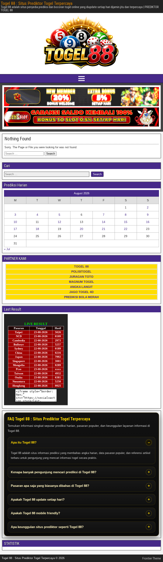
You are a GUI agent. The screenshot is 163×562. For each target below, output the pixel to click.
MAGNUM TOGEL (81, 281)
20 (81, 229)
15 (125, 222)
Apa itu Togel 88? (24, 442)
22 (125, 229)
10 (15, 222)
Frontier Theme (151, 558)
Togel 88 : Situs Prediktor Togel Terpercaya (36, 3)
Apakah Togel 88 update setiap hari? (38, 499)
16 (147, 222)
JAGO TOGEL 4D (81, 292)
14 (103, 222)
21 (103, 229)
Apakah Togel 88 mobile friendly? (35, 513)
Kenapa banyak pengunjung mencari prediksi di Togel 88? (53, 472)
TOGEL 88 (81, 266)
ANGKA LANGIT (81, 287)
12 (59, 222)
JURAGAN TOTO (81, 276)
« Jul (7, 249)
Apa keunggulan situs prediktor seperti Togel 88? (47, 527)
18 (37, 229)
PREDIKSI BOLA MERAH (81, 297)
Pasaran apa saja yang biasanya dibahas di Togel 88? (50, 485)
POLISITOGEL (81, 271)
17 (15, 229)
